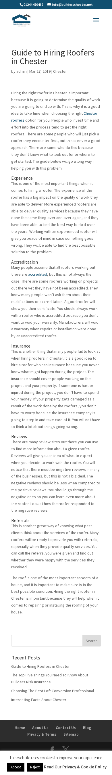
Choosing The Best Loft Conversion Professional (52, 690)
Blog (87, 727)
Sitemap (71, 734)
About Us (40, 727)
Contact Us (66, 727)
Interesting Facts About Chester (38, 699)
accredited (37, 274)
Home (20, 727)
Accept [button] (16, 767)
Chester (60, 71)
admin (21, 71)
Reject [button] (35, 767)
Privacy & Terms (41, 734)
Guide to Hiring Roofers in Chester (40, 666)
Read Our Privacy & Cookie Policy (75, 767)
